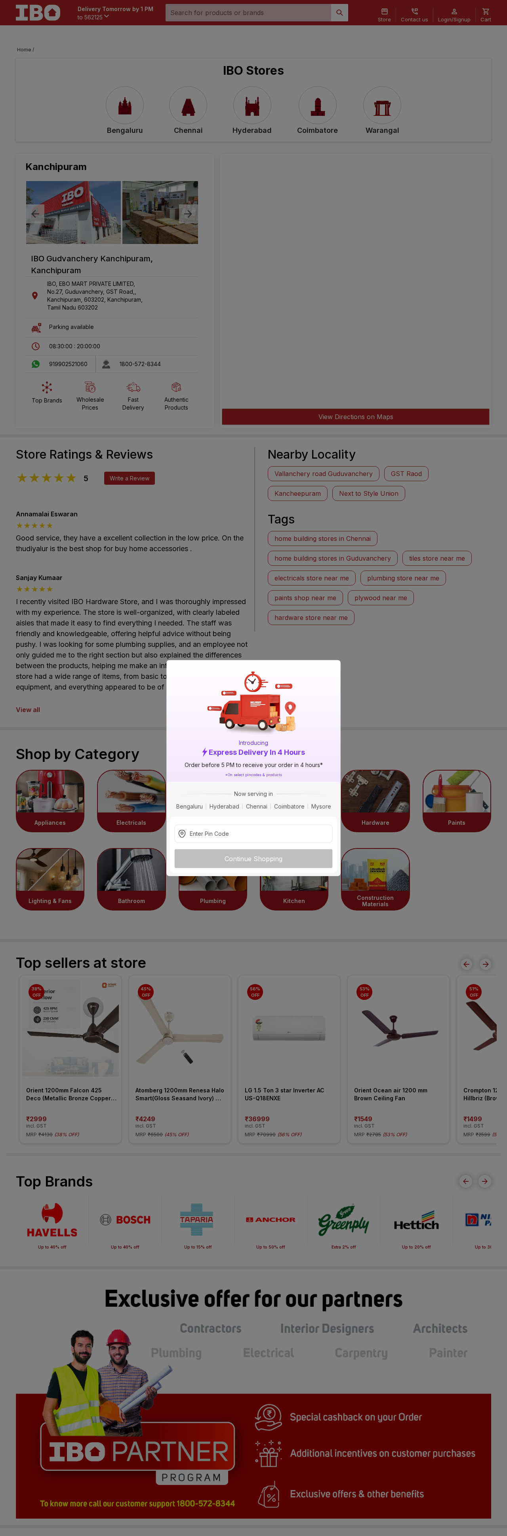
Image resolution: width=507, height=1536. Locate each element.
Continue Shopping (253, 859)
